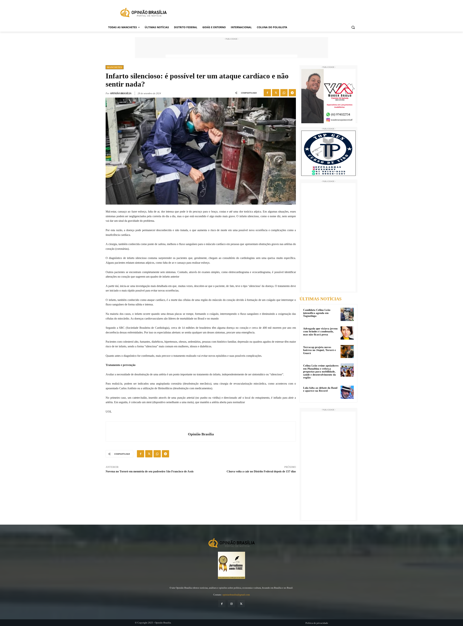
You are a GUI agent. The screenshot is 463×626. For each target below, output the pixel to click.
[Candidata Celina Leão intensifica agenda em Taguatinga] (347, 314)
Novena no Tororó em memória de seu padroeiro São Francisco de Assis (150, 471)
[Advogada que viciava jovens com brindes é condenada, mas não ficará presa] (347, 333)
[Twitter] (275, 92)
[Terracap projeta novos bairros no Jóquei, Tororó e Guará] (347, 351)
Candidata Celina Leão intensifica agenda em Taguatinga (316, 312)
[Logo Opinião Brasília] (143, 13)
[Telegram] (292, 92)
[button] (353, 27)
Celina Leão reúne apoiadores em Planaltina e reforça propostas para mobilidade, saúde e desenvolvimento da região (321, 371)
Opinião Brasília (120, 93)
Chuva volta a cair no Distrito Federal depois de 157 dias (261, 471)
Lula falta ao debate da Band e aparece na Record (320, 389)
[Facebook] (267, 92)
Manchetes (114, 67)
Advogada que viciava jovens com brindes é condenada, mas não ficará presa (320, 331)
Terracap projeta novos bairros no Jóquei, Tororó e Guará (319, 350)
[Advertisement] (231, 49)
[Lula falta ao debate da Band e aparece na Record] (347, 392)
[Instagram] (231, 603)
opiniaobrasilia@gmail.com (236, 594)
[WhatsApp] (284, 92)
